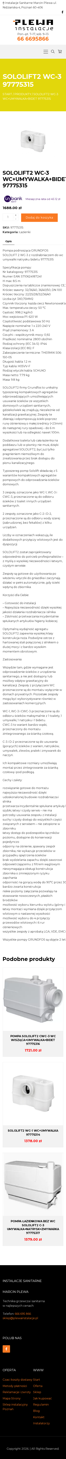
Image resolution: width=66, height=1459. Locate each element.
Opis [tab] (8, 241)
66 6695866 (33, 39)
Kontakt (39, 1417)
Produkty (22, 94)
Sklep (37, 1392)
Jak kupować (42, 1398)
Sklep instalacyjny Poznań (15, 1407)
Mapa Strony (12, 1398)
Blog (36, 1411)
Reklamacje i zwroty (17, 1392)
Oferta (37, 1386)
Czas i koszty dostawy (17, 1379)
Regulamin (41, 1404)
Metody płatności (15, 1386)
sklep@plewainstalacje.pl (20, 1318)
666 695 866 (23, 1313)
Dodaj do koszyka (39, 217)
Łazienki (24, 232)
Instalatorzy (41, 1423)
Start (7, 94)
